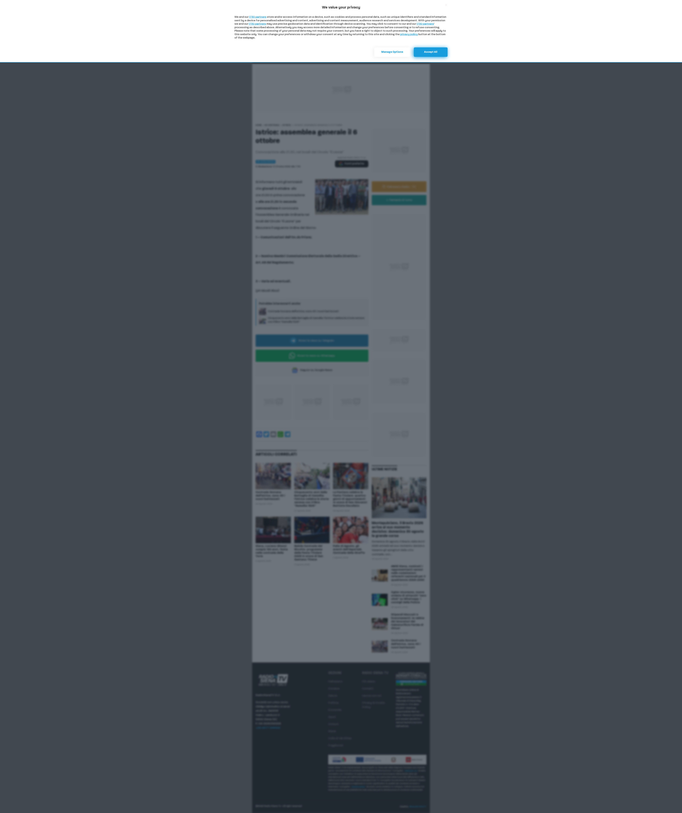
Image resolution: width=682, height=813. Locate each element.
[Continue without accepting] (446, 5)
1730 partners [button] (257, 17)
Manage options (392, 52)
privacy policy (409, 34)
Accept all (430, 52)
